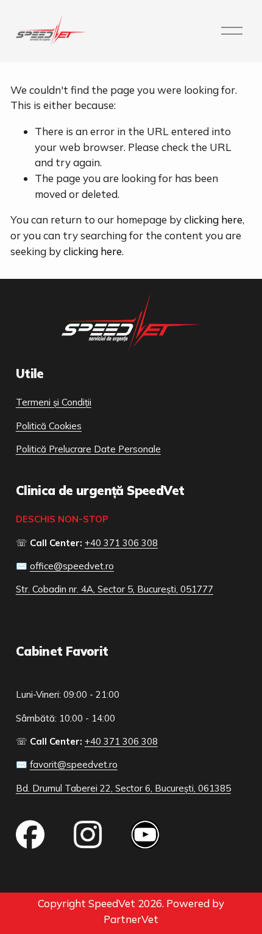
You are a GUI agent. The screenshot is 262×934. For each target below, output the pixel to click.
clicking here (213, 219)
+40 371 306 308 (121, 543)
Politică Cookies (49, 426)
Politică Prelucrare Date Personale (88, 449)
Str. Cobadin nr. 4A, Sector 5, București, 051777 (114, 589)
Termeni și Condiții (53, 402)
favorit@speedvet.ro (74, 764)
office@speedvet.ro (72, 566)
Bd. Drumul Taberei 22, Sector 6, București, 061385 (123, 788)
